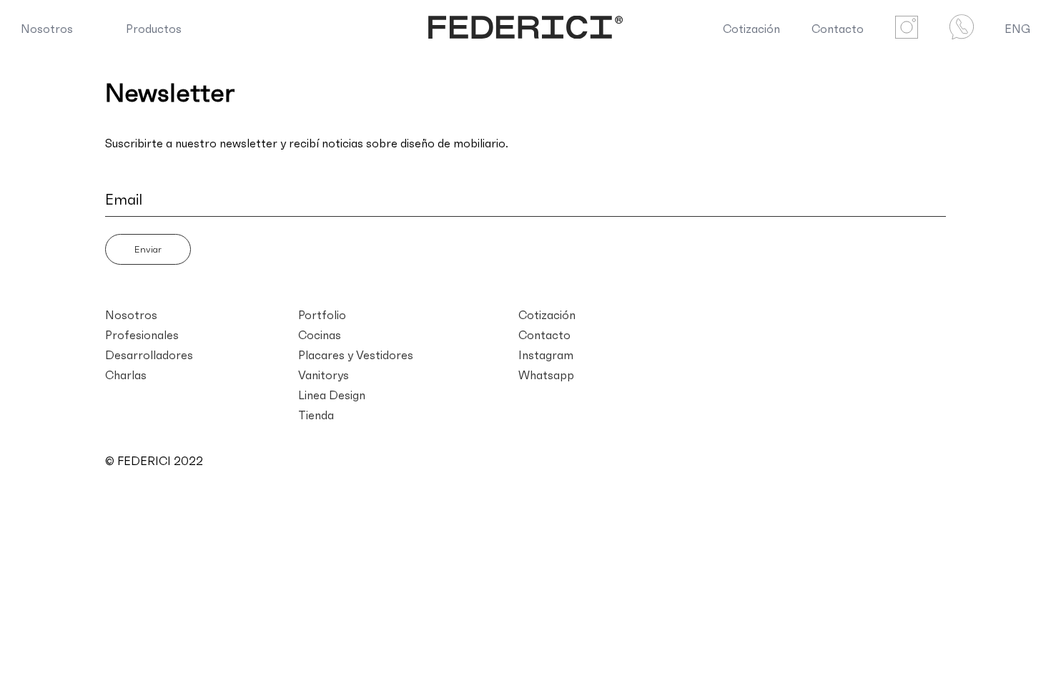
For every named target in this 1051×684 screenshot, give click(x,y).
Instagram (545, 355)
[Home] (525, 28)
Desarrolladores (149, 355)
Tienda (316, 415)
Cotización (751, 28)
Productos (154, 28)
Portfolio (322, 315)
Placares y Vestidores (355, 355)
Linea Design (331, 395)
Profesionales (142, 335)
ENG (1017, 28)
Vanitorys (323, 375)
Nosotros (47, 28)
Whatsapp (546, 375)
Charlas (126, 375)
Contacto (837, 28)
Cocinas (319, 335)
